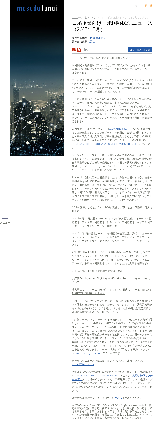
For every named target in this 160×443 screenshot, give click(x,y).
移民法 (91, 41)
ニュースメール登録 (140, 49)
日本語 (148, 5)
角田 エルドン (98, 37)
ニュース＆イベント (86, 17)
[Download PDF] (80, 49)
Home (37, 8)
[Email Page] (74, 49)
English (137, 5)
